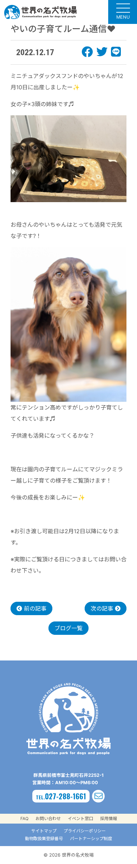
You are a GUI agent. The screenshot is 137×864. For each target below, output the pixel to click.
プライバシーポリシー (85, 830)
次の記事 (103, 608)
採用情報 (108, 818)
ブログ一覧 (68, 628)
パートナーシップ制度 (91, 838)
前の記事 (34, 608)
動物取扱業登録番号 (44, 838)
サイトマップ (44, 830)
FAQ (24, 818)
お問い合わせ (48, 818)
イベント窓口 (80, 818)
